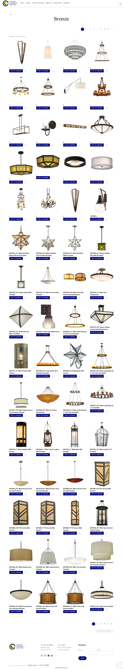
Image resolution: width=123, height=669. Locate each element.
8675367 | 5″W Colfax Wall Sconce (47, 331)
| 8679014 (93, 216)
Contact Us (66, 3)
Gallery (28, 3)
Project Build (57, 3)
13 (101, 29)
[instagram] (45, 655)
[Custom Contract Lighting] (10, 3)
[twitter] (48, 655)
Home (22, 3)
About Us (49, 3)
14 (104, 29)
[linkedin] (52, 655)
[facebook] (42, 655)
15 (108, 29)
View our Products (38, 3)
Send (82, 658)
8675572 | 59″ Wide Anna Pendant (101, 606)
